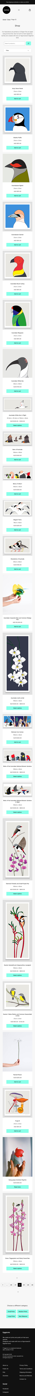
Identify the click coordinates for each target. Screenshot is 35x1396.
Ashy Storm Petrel (17, 88)
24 (28, 1285)
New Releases (23, 1316)
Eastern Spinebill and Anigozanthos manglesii (17, 965)
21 (15, 1285)
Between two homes (17, 732)
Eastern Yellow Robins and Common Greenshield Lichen (17, 1014)
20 (11, 1285)
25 (32, 1285)
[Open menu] (19, 10)
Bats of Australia (17, 449)
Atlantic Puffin (17, 137)
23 (24, 1285)
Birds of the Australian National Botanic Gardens (17, 766)
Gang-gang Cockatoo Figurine (17, 1180)
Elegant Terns (17, 519)
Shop (8, 19)
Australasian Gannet (17, 234)
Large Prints (11, 1316)
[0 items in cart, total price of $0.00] (29, 10)
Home (4, 19)
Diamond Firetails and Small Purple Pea (17, 883)
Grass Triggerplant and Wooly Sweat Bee (17, 1258)
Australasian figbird (17, 185)
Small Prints (11, 1311)
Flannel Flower (17, 1074)
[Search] (28, 43)
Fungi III (17, 1121)
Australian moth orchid (17, 698)
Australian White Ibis (17, 381)
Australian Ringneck (17, 333)
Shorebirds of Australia (17, 559)
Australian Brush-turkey (17, 283)
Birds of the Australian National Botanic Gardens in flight (17, 801)
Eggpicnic (6, 1332)
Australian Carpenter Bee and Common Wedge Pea (17, 618)
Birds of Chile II (17, 483)
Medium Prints (23, 1311)
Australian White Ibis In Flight (17, 415)
